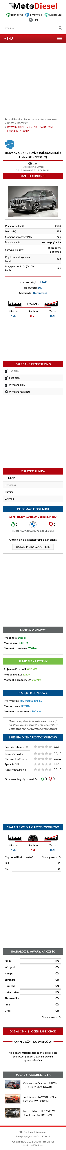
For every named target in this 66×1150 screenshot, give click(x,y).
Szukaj (60, 28)
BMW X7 (22, 123)
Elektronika (12, 998)
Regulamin (41, 1132)
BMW (10, 123)
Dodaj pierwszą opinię (33, 546)
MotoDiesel (12, 119)
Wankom (38, 1145)
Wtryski (10, 967)
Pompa (9, 973)
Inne (7, 1004)
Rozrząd (10, 985)
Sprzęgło (10, 979)
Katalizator (12, 992)
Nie (7, 868)
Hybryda (36, 14)
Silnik (8, 961)
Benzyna (17, 14)
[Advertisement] (33, 79)
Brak (7, 1010)
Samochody (30, 119)
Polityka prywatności (27, 1136)
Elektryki (55, 14)
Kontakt (47, 1136)
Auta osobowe (48, 119)
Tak (7, 862)
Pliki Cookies (26, 1132)
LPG (36, 20)
